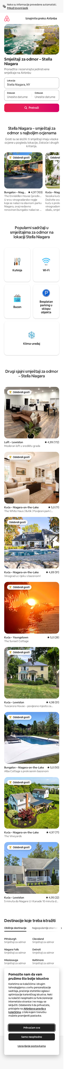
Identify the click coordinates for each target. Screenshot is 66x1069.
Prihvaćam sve (31, 1027)
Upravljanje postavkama (32, 1046)
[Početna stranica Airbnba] (7, 18)
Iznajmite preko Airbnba (41, 18)
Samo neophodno (31, 1036)
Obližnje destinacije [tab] (15, 928)
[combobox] (31, 84)
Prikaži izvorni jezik (17, 8)
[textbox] (18, 97)
